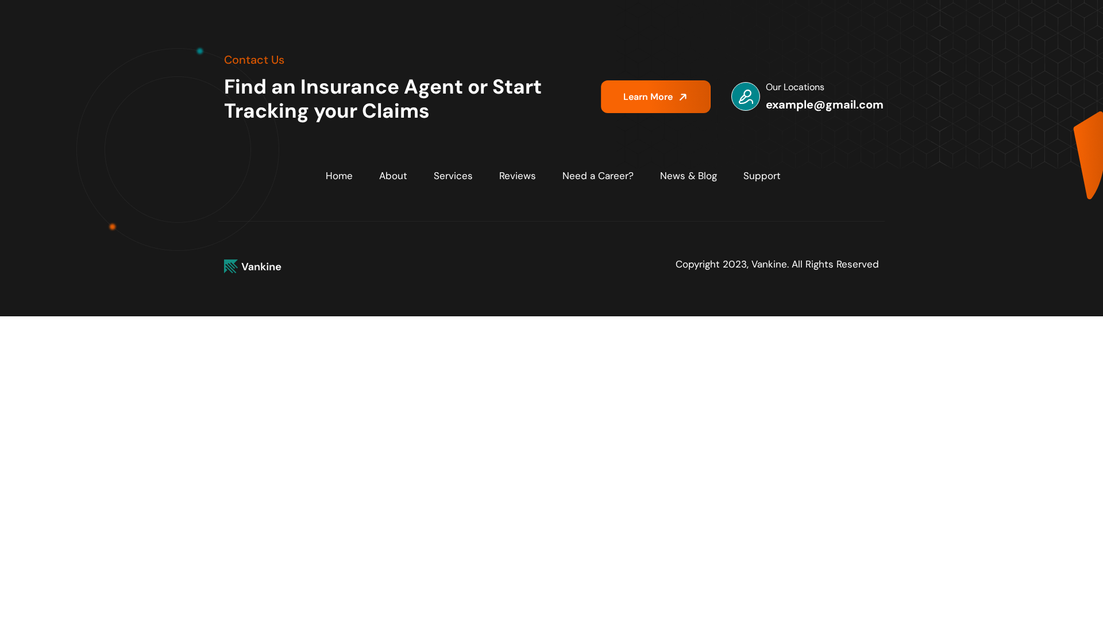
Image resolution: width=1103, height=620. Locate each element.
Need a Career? (598, 175)
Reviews (517, 175)
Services (453, 175)
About (393, 175)
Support (762, 175)
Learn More (649, 97)
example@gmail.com (825, 104)
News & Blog (688, 175)
